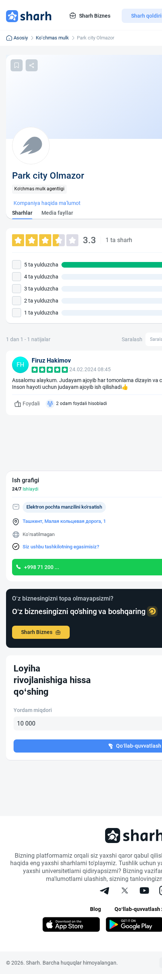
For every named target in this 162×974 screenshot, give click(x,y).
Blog (95, 909)
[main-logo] (28, 15)
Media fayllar (57, 213)
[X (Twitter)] (124, 891)
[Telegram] (105, 891)
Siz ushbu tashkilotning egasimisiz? (61, 546)
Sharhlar (22, 213)
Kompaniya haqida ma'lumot (47, 203)
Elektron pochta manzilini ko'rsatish (64, 507)
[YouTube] (144, 891)
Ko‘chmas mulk (52, 38)
